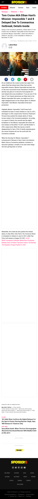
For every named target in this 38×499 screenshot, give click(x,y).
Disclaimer (21, 494)
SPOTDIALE (4, 7)
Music (27, 7)
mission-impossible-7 (9, 410)
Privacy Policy (30, 494)
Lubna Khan (13, 45)
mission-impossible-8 (24, 410)
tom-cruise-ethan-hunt (10, 409)
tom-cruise (17, 407)
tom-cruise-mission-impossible (16, 412)
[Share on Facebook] (6, 80)
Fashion (34, 7)
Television (20, 7)
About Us (21, 496)
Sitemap (28, 496)
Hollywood (14, 11)
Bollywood (12, 7)
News (21, 11)
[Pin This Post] (25, 80)
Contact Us (13, 496)
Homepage (5, 11)
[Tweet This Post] (12, 80)
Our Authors (20, 484)
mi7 (34, 410)
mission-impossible (25, 409)
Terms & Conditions (10, 494)
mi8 (3, 412)
